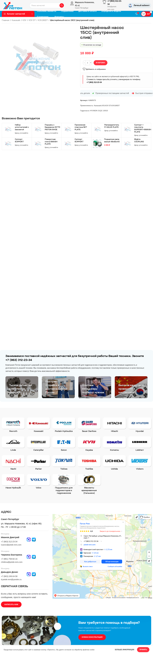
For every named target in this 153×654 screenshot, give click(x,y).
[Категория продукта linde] (13, 444)
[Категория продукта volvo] (38, 482)
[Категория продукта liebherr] (139, 444)
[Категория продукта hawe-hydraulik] (13, 482)
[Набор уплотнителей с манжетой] (8, 129)
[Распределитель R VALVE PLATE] (98, 129)
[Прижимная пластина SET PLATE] (68, 129)
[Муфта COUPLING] (127, 144)
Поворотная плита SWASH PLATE (51, 142)
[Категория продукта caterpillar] (38, 444)
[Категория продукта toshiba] (89, 463)
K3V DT (32, 20)
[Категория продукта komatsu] (114, 444)
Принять (143, 649)
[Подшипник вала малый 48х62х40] (97, 143)
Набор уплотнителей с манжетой (22, 127)
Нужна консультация (92, 637)
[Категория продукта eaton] (63, 444)
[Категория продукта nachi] (13, 463)
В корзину (100, 63)
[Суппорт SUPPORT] (8, 144)
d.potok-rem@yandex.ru (11, 579)
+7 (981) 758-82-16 (9, 559)
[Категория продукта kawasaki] (38, 425)
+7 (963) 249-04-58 (9, 576)
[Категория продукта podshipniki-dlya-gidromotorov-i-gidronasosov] (63, 485)
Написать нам (11, 604)
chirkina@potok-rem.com (11, 562)
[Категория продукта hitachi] (114, 425)
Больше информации (125, 649)
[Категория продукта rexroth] (13, 425)
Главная (5, 20)
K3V (24, 20)
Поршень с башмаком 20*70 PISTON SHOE (52, 127)
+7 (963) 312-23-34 (94, 82)
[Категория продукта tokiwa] (63, 463)
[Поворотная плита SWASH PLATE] (38, 144)
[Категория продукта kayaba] (89, 444)
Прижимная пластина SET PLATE (81, 127)
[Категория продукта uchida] (114, 463)
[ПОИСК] (62, 5)
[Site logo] (13, 5)
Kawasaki (16, 20)
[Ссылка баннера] (21, 387)
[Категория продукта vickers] (139, 463)
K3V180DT (43, 20)
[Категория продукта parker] (38, 463)
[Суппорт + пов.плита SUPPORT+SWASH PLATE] (127, 129)
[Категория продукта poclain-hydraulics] (63, 425)
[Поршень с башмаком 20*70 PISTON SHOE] (38, 129)
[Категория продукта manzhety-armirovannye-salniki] (89, 485)
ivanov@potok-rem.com (11, 545)
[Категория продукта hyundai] (139, 425)
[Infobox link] (83, 5)
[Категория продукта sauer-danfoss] (89, 425)
